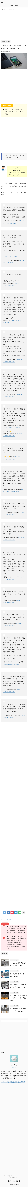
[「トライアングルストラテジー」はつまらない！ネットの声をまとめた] (16, 912)
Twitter (14, 1067)
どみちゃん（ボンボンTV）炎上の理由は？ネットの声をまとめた (18, 998)
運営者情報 (6, 1176)
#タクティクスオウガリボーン (11, 256)
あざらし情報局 (14, 5)
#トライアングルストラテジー (11, 427)
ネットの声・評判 (7, 919)
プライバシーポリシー (15, 1176)
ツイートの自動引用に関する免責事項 (13, 1082)
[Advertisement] (14, 25)
